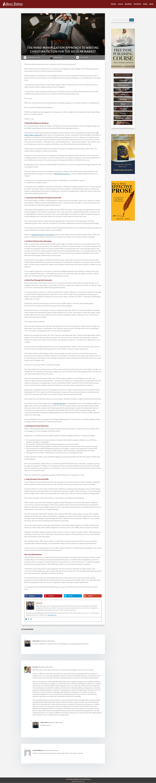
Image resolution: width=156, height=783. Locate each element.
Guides (145, 4)
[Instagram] (31, 619)
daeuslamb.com (52, 615)
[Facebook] (28, 619)
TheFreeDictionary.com (61, 174)
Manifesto (128, 4)
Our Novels (137, 4)
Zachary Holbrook (37, 750)
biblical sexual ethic (59, 403)
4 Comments (84, 57)
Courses (120, 4)
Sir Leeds (34, 667)
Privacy (88, 779)
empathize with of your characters (43, 235)
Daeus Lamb (58, 57)
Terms (82, 779)
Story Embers (74, 779)
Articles (113, 4)
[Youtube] (26, 619)
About (151, 4)
